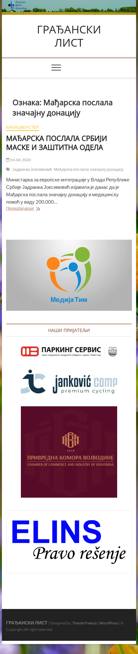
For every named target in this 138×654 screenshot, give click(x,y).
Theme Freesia (84, 623)
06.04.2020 (20, 159)
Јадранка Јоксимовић (32, 169)
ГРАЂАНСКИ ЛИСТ (69, 36)
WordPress (108, 623)
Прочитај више (31, 209)
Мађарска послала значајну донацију (89, 169)
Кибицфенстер (22, 127)
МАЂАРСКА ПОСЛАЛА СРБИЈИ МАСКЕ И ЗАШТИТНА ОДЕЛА (56, 142)
